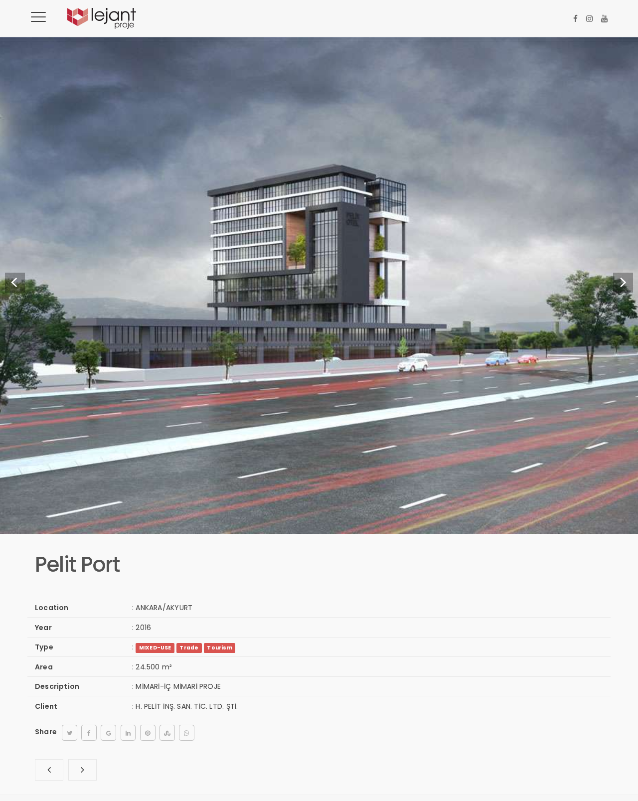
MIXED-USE (155, 647)
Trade (188, 647)
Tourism (219, 647)
